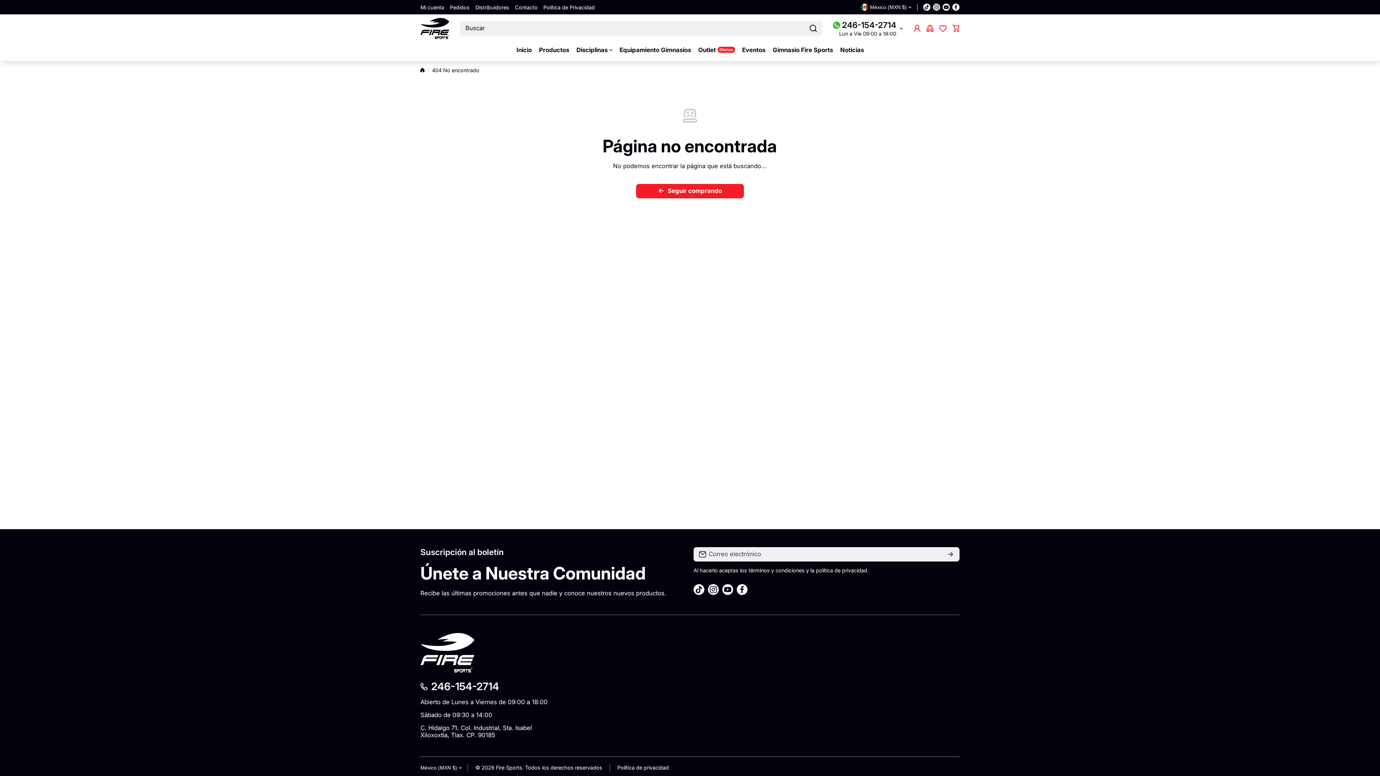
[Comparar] (930, 28)
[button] (956, 28)
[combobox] (641, 28)
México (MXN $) (438, 768)
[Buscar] (813, 28)
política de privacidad (841, 570)
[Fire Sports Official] (434, 28)
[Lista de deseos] (943, 28)
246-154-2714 (869, 25)
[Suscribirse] (951, 554)
